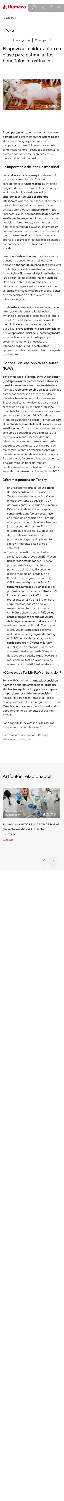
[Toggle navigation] (59, 8)
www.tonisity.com (21, 739)
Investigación (21, 40)
